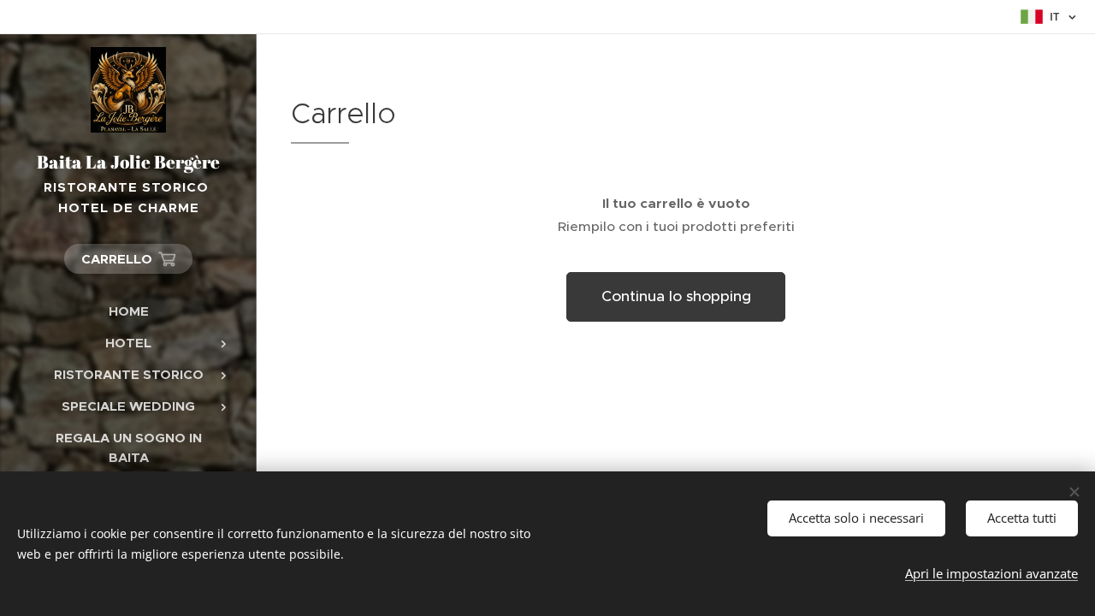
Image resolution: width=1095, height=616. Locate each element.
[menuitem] (128, 311)
